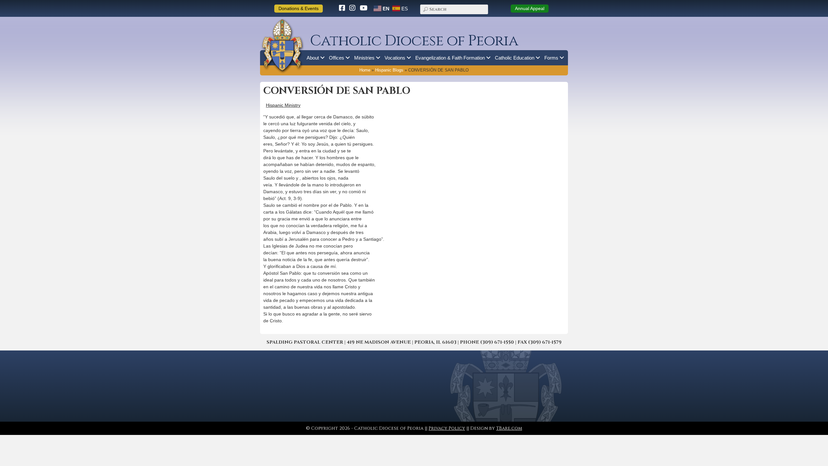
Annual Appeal (529, 8)
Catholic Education (514, 58)
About (313, 58)
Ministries (364, 58)
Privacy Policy (447, 428)
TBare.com (509, 428)
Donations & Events (298, 8)
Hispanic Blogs (389, 70)
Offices (336, 58)
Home (364, 70)
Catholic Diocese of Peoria (414, 41)
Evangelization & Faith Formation (450, 58)
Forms (551, 58)
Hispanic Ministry (283, 105)
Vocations (395, 58)
